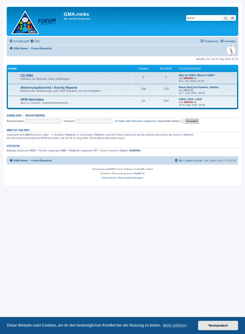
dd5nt (187, 90)
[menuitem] (35, 41)
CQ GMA (26, 75)
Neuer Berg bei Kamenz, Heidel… (199, 87)
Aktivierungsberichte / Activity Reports (48, 87)
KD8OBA (135, 150)
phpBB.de (139, 173)
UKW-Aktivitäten (32, 99)
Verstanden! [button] (218, 325)
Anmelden (14, 115)
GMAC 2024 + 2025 (190, 99)
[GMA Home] (36, 21)
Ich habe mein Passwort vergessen (135, 121)
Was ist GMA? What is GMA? (197, 75)
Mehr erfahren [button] (175, 325)
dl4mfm (188, 78)
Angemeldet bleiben (169, 121)
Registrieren (35, 115)
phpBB (110, 169)
